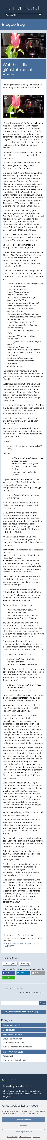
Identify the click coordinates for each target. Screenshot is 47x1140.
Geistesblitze (9, 1030)
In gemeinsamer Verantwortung (17, 1047)
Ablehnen (23, 1126)
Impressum (36, 1137)
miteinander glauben (12, 1035)
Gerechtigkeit (10, 963)
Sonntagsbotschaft (11, 1025)
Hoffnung (25, 963)
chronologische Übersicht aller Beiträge (20, 1012)
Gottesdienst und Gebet (14, 1043)
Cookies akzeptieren (23, 1120)
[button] (8, 973)
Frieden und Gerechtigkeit (15, 1060)
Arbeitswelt (8, 1056)
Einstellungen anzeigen (23, 1132)
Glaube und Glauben (12, 1039)
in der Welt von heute (13, 1052)
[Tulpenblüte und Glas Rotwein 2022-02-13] (23, 57)
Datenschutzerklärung (25, 1137)
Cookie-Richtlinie (12, 1137)
